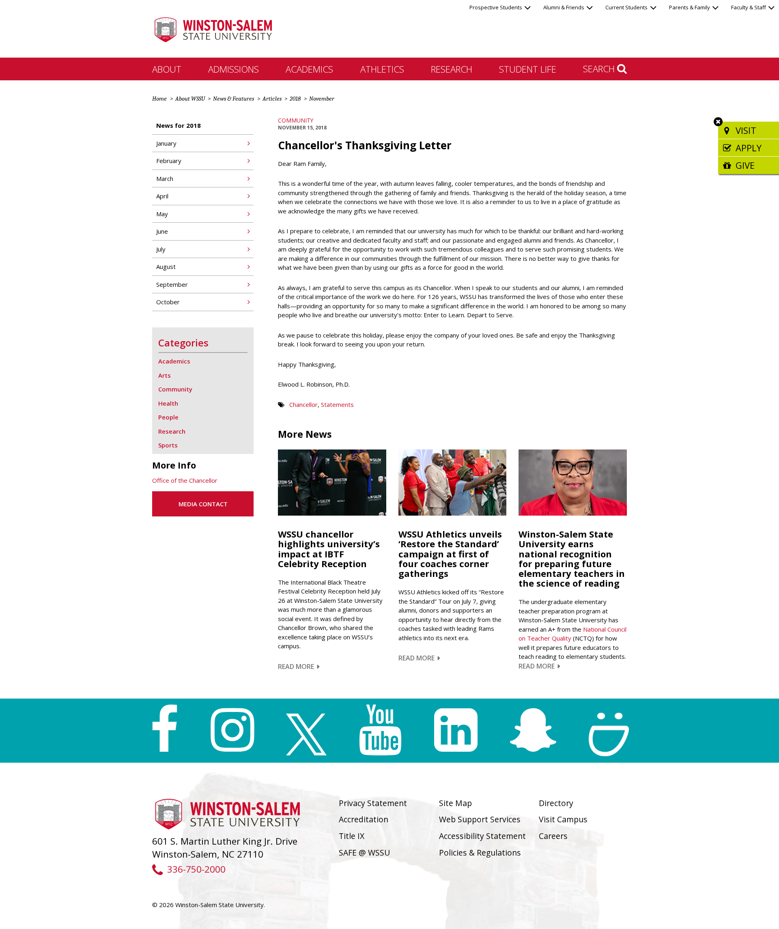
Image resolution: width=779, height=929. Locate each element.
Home (159, 98)
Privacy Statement (373, 803)
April (162, 196)
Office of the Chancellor (184, 480)
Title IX (351, 835)
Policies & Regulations (480, 852)
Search (600, 68)
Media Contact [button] (203, 504)
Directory (556, 803)
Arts (164, 375)
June (162, 231)
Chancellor (303, 404)
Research (451, 69)
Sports (168, 445)
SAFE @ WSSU (364, 852)
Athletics (382, 69)
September (172, 284)
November (321, 98)
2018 (295, 98)
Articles (272, 98)
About (166, 69)
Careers (553, 835)
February (168, 161)
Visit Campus (563, 819)
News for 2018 (178, 125)
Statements (337, 404)
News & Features (233, 98)
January (166, 143)
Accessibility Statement (482, 835)
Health (168, 403)
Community (295, 120)
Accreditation (363, 819)
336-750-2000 (196, 869)
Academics (309, 69)
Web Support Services (480, 819)
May (162, 214)
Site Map (455, 803)
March (164, 178)
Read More (299, 666)
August (166, 266)
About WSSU (190, 98)
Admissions (233, 69)
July (161, 249)
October (168, 302)
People (168, 417)
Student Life (527, 69)
